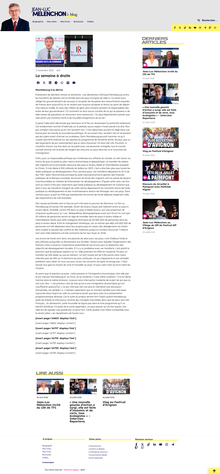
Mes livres (65, 21)
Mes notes (52, 21)
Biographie (38, 21)
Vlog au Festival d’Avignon (114, 403)
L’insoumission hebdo (98, 455)
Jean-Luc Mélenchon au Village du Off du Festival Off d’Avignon (159, 225)
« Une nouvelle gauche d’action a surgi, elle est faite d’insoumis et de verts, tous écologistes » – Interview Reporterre (83, 411)
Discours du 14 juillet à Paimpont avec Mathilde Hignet (157, 187)
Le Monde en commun (98, 452)
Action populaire (96, 458)
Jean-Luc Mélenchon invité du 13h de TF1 (48, 404)
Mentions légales (71, 470)
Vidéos (90, 21)
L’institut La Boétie (96, 449)
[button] (38, 82)
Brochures (78, 21)
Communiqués (48, 462)
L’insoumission (95, 446)
